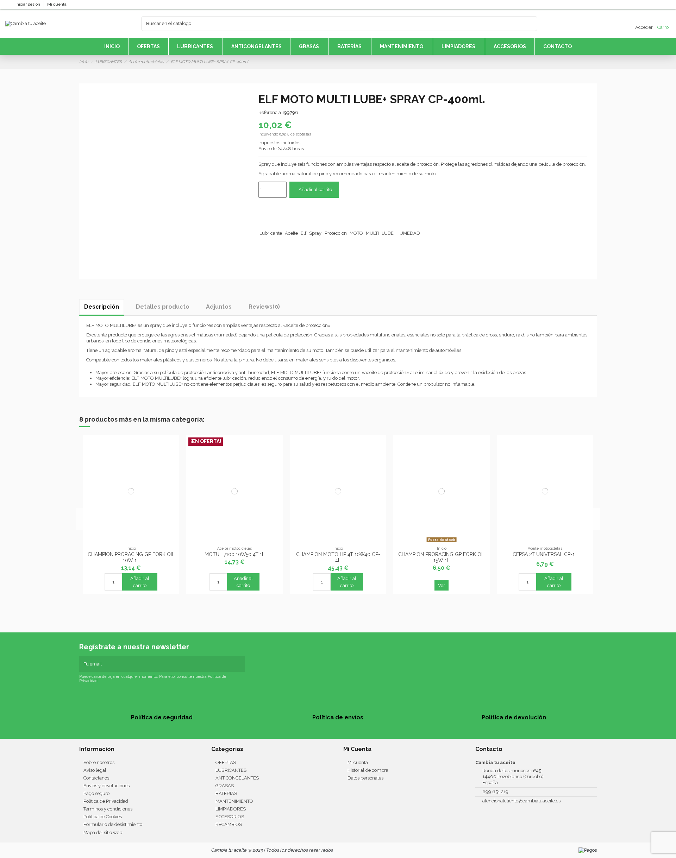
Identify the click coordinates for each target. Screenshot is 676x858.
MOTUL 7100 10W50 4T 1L (235, 554)
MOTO (356, 233)
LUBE (388, 233)
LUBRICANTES (230, 770)
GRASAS (224, 785)
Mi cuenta (57, 4)
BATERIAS (226, 793)
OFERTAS (225, 762)
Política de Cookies (102, 816)
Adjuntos (219, 306)
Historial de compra (368, 770)
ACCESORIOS (229, 816)
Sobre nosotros (98, 762)
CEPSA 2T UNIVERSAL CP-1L (545, 554)
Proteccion (336, 233)
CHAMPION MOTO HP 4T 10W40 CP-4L (338, 557)
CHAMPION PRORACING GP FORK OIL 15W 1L (441, 557)
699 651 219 (495, 791)
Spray (315, 233)
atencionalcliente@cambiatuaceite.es (521, 800)
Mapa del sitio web (102, 832)
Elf (303, 233)
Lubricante (270, 233)
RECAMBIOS (228, 824)
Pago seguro (96, 793)
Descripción (101, 306)
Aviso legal (94, 770)
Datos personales (365, 778)
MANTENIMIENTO (234, 801)
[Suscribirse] (240, 664)
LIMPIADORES (230, 809)
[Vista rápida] (131, 542)
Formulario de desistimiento (112, 824)
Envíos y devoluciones (106, 785)
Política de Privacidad (105, 801)
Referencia (269, 112)
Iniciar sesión (28, 4)
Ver (441, 585)
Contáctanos (96, 778)
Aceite (291, 233)
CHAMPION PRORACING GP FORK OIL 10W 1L (131, 557)
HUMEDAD (408, 233)
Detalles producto (162, 306)
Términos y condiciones (107, 809)
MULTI (372, 233)
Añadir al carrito (315, 189)
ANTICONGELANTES (237, 778)
